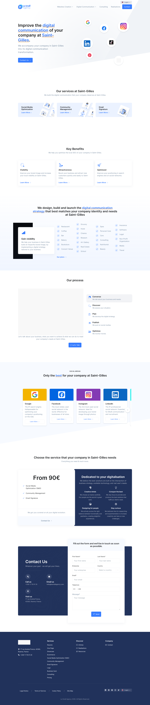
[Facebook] (108, 690)
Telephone (75, 585)
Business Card (52, 671)
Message (76, 594)
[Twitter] (118, 690)
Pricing (49, 677)
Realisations (115, 7)
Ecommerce (51, 655)
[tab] (109, 298)
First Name (76, 556)
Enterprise (75, 566)
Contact (127, 7)
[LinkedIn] (105, 690)
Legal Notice (24, 691)
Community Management (35, 493)
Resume (49, 645)
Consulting (103, 7)
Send (97, 614)
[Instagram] (115, 690)
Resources (81, 651)
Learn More (33, 421)
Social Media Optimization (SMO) (58, 658)
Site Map (70, 691)
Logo (49, 668)
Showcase (50, 651)
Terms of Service (40, 691)
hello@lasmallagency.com (55, 584)
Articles (80, 645)
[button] (127, 409)
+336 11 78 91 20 (31, 584)
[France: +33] (74, 589)
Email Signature (32, 498)
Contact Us (24, 60)
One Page (50, 648)
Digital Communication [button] (85, 7)
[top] (144, 694)
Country (100, 566)
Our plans (60, 257)
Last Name (101, 556)
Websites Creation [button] (64, 7)
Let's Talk (76, 345)
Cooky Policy (56, 691)
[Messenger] (112, 690)
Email (74, 575)
